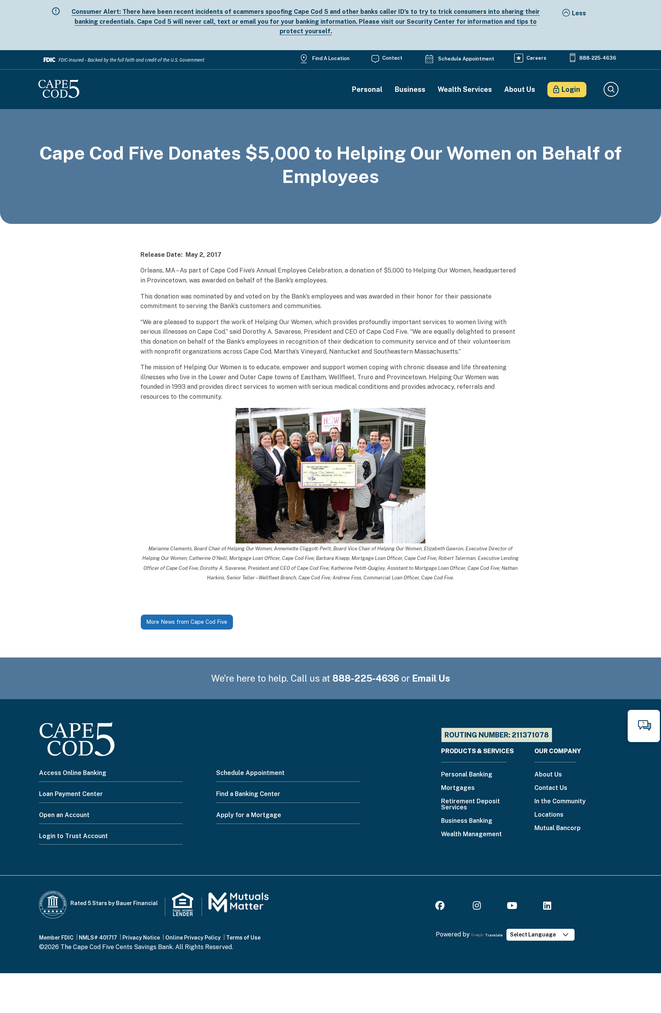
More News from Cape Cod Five (186, 621)
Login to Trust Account (73, 836)
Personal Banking (466, 775)
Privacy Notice (141, 938)
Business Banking (466, 821)
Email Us (431, 678)
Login (571, 89)
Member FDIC (56, 938)
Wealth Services (465, 89)
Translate (494, 935)
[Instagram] (477, 906)
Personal (367, 89)
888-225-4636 (597, 58)
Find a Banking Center (248, 794)
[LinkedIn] (547, 906)
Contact (392, 58)
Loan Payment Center (71, 794)
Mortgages (458, 788)
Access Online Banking (72, 772)
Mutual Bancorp (557, 828)
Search (611, 89)
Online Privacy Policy (193, 938)
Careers (536, 58)
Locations (548, 815)
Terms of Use (243, 938)
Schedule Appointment (466, 59)
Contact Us (550, 788)
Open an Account (64, 815)
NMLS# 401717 (98, 938)
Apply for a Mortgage (248, 815)
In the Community (560, 801)
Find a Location (331, 58)
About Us (519, 89)
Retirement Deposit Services (470, 804)
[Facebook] (441, 906)
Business (410, 89)
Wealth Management (471, 834)
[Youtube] (512, 906)
